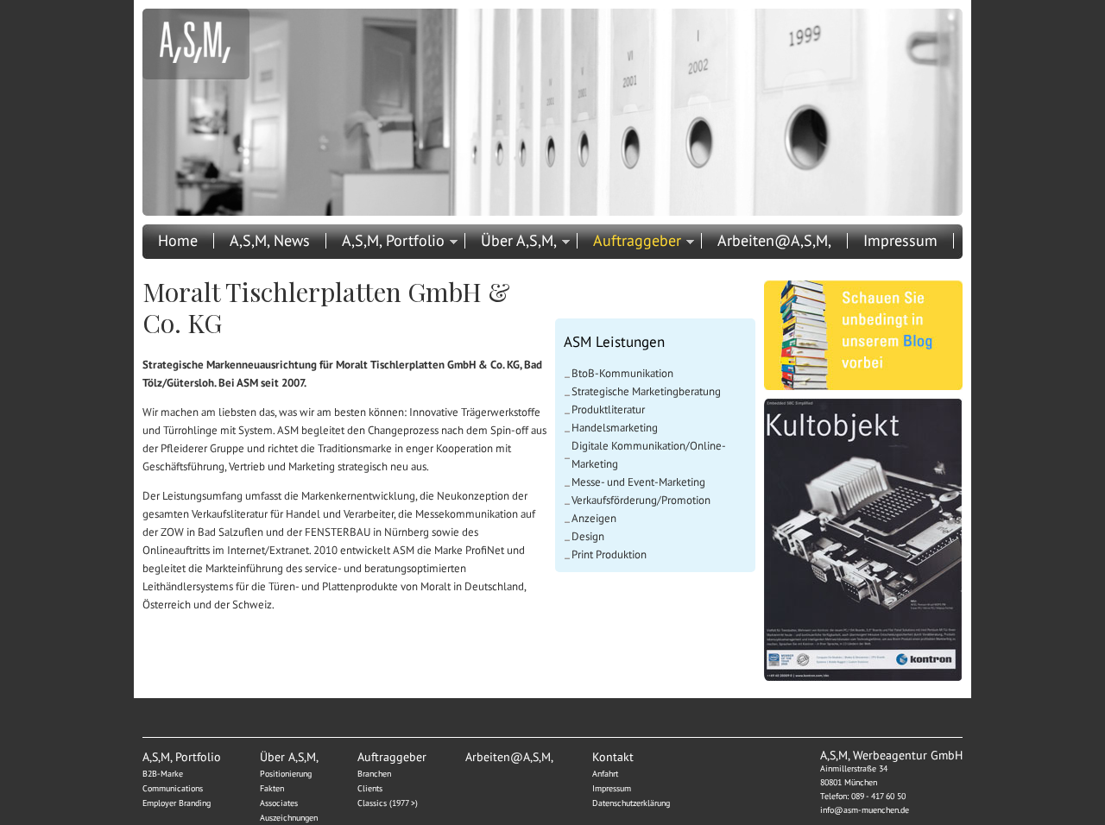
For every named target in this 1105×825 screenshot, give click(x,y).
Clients (369, 788)
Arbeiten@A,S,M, (774, 241)
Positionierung (286, 773)
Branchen (374, 773)
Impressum (900, 241)
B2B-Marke (162, 773)
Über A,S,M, (519, 241)
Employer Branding (176, 803)
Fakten (272, 788)
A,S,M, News (270, 241)
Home (178, 241)
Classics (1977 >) (387, 803)
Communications (172, 788)
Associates (279, 803)
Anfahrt (605, 773)
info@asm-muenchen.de (864, 810)
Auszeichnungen (289, 817)
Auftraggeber (637, 241)
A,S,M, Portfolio (393, 241)
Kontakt (184, 265)
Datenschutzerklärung (631, 803)
